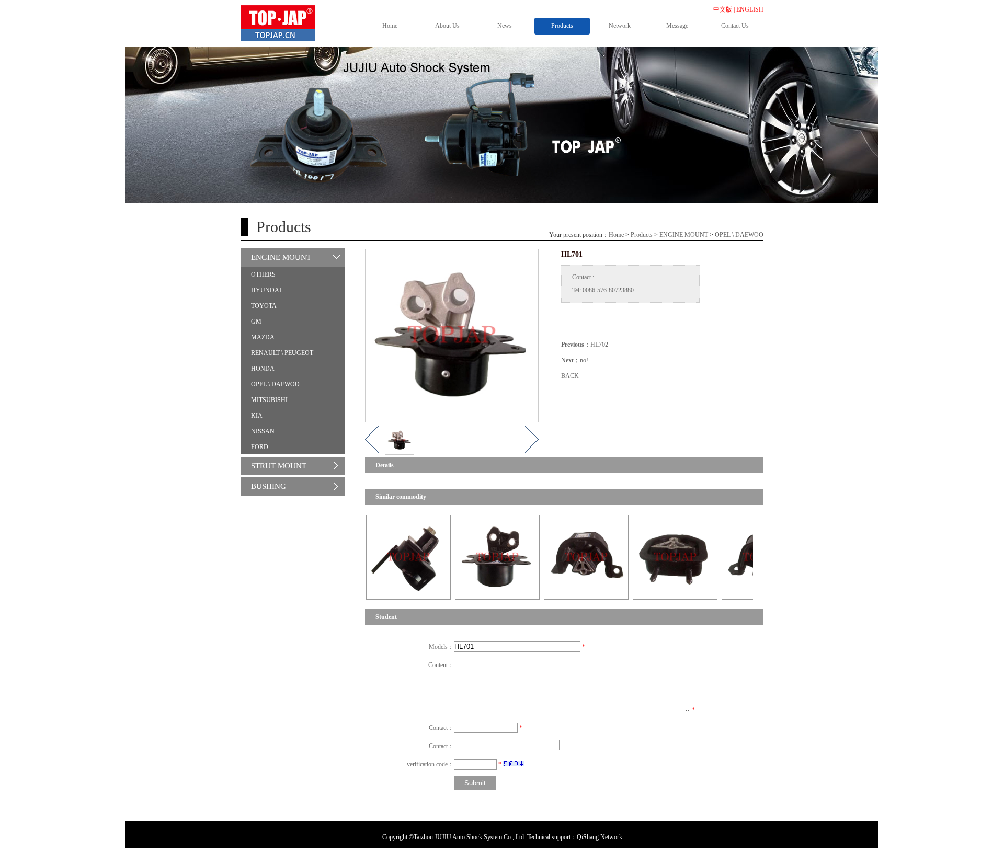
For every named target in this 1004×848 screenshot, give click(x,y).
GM (256, 321)
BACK (570, 376)
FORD (259, 447)
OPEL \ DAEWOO (739, 234)
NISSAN (263, 431)
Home (389, 25)
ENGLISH (749, 9)
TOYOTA (264, 306)
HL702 (599, 344)
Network (620, 25)
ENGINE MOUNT (683, 234)
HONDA (263, 368)
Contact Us (735, 25)
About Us (447, 25)
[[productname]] (381, 557)
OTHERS (263, 274)
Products (562, 25)
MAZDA (263, 337)
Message (677, 25)
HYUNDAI (266, 290)
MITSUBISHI (269, 400)
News (504, 25)
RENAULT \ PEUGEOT (282, 353)
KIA (257, 415)
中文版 (722, 9)
